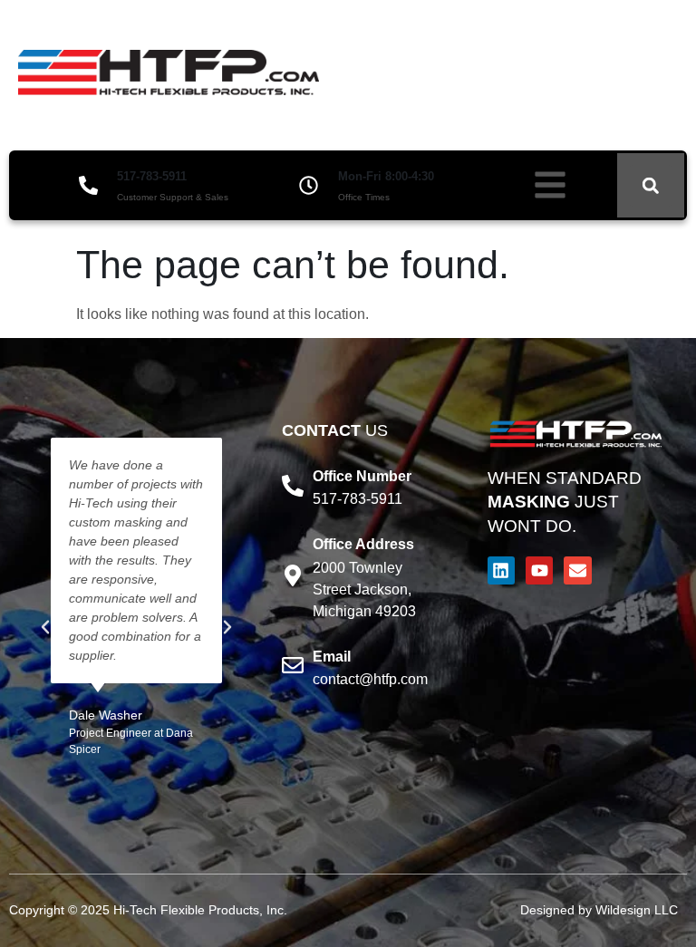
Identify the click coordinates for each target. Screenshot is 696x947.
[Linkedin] (501, 570)
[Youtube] (539, 570)
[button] (651, 186)
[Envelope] (577, 570)
